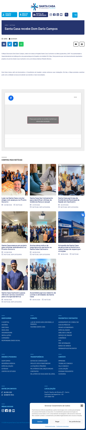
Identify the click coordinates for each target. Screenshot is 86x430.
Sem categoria (44, 207)
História (5, 325)
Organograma (7, 332)
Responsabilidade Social (11, 340)
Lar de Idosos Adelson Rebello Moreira (42, 323)
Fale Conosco (63, 366)
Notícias (12, 25)
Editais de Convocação (38, 361)
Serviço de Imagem (65, 335)
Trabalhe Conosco (65, 363)
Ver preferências (74, 421)
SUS (59, 340)
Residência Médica (8, 363)
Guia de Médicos (64, 325)
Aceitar (40, 421)
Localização (63, 369)
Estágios (5, 369)
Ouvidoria (62, 374)
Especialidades (64, 330)
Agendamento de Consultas (68, 322)
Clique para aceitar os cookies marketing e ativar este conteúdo (43, 120)
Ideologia (5, 330)
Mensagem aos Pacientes (67, 348)
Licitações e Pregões (38, 366)
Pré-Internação (64, 343)
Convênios (62, 338)
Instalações (6, 335)
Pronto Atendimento (65, 327)
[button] (82, 406)
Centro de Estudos (9, 371)
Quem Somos (6, 361)
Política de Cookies (50, 426)
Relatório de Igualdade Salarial (42, 374)
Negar (57, 421)
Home (6, 25)
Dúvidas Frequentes (65, 371)
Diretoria (5, 327)
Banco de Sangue (64, 346)
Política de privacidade (62, 426)
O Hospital (5, 322)
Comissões (5, 338)
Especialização (7, 366)
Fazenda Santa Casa (37, 327)
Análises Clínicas (65, 332)
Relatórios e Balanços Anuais (41, 369)
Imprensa (61, 361)
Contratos (34, 371)
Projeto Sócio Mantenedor (40, 363)
